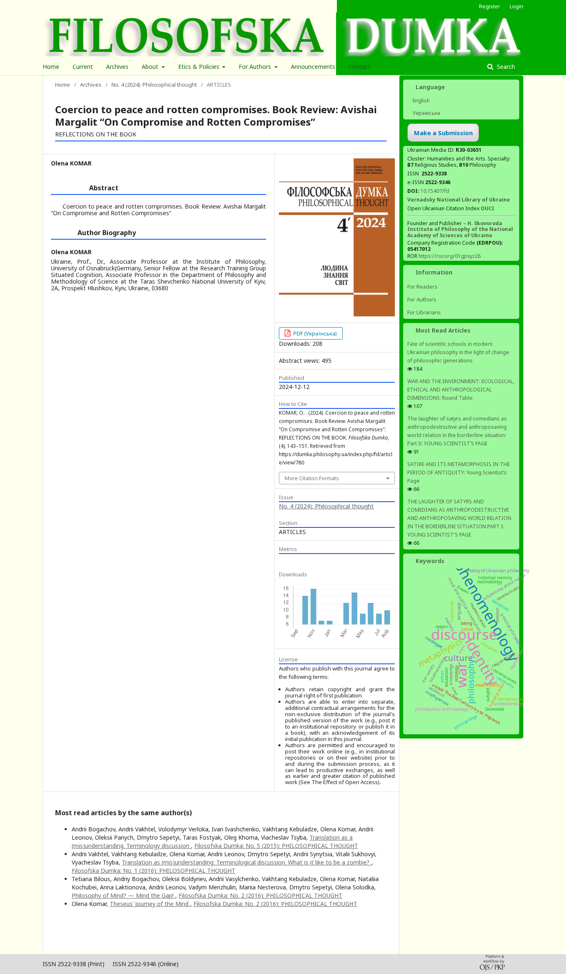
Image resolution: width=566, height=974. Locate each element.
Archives (117, 66)
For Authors (256, 66)
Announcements (313, 66)
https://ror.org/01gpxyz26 (449, 256)
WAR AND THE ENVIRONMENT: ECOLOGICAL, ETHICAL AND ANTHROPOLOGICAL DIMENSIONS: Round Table (460, 389)
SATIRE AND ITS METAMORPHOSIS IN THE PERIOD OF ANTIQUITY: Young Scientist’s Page (458, 472)
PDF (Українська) (314, 333)
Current (83, 66)
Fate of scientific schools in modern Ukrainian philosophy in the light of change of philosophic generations (458, 352)
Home (51, 66)
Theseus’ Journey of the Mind (150, 904)
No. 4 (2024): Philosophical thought (154, 84)
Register (489, 6)
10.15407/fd (435, 190)
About (151, 66)
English (420, 100)
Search (505, 66)
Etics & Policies (199, 66)
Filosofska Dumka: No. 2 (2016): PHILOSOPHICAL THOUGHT (260, 895)
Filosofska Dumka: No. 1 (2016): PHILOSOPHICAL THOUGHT (153, 870)
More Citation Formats (312, 478)
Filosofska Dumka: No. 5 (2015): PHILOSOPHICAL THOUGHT (276, 846)
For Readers (422, 286)
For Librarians (424, 312)
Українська (425, 113)
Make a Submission (443, 133)
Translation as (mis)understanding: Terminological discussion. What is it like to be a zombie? (246, 862)
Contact (359, 66)
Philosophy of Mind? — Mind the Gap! (123, 895)
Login (516, 6)
